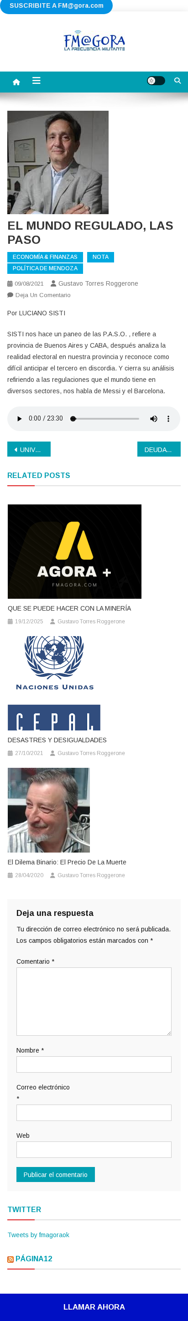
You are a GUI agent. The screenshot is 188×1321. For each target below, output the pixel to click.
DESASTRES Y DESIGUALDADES (57, 740)
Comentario (35, 961)
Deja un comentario (43, 295)
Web (23, 1135)
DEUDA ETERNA (163, 449)
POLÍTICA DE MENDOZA (45, 268)
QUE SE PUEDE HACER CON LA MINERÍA (69, 608)
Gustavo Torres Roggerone (98, 283)
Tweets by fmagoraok (38, 1235)
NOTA (101, 257)
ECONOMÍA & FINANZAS (45, 257)
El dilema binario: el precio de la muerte (67, 862)
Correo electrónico (43, 1093)
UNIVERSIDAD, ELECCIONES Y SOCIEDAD (35, 449)
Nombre (30, 1050)
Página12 (34, 1259)
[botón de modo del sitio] (156, 80)
